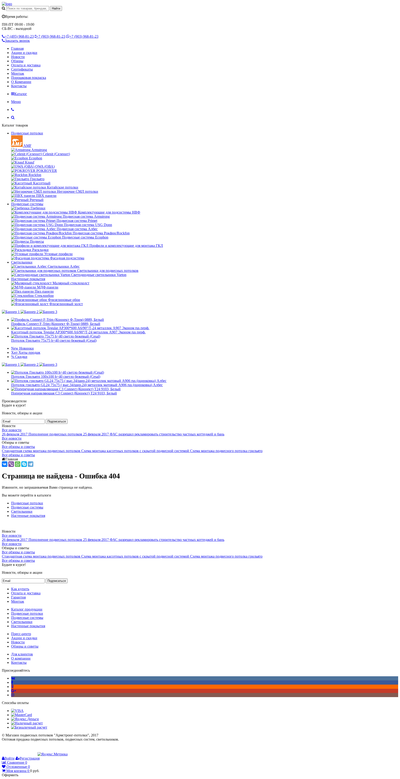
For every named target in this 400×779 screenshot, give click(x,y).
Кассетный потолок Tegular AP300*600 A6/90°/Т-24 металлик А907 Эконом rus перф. (78, 332)
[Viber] (11, 464)
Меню (16, 102)
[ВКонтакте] (4, 464)
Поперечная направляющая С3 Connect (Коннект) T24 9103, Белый (64, 393)
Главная (17, 48)
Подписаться (56, 421)
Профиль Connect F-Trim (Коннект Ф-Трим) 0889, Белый (55, 324)
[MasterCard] (21, 715)
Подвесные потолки (27, 133)
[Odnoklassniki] (12, 687)
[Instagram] (12, 695)
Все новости (12, 430)
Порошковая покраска (28, 78)
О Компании (21, 82)
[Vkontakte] (13, 678)
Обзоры (17, 61)
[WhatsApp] (17, 464)
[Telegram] (30, 464)
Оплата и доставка (26, 65)
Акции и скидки (24, 53)
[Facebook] (12, 682)
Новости (18, 57)
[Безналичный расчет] (29, 727)
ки (41, 503)
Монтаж (17, 73)
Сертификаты (22, 69)
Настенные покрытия (28, 279)
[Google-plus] (13, 691)
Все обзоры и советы (18, 447)
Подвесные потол (25, 503)
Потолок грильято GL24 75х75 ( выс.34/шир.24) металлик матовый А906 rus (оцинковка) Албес (87, 385)
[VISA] (17, 711)
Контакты (19, 86)
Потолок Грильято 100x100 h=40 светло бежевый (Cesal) (55, 377)
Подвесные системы (27, 204)
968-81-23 (19, 36)
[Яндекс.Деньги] (25, 719)
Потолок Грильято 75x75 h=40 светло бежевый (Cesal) (54, 340)
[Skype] (24, 464)
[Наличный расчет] (27, 723)
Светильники (21, 262)
